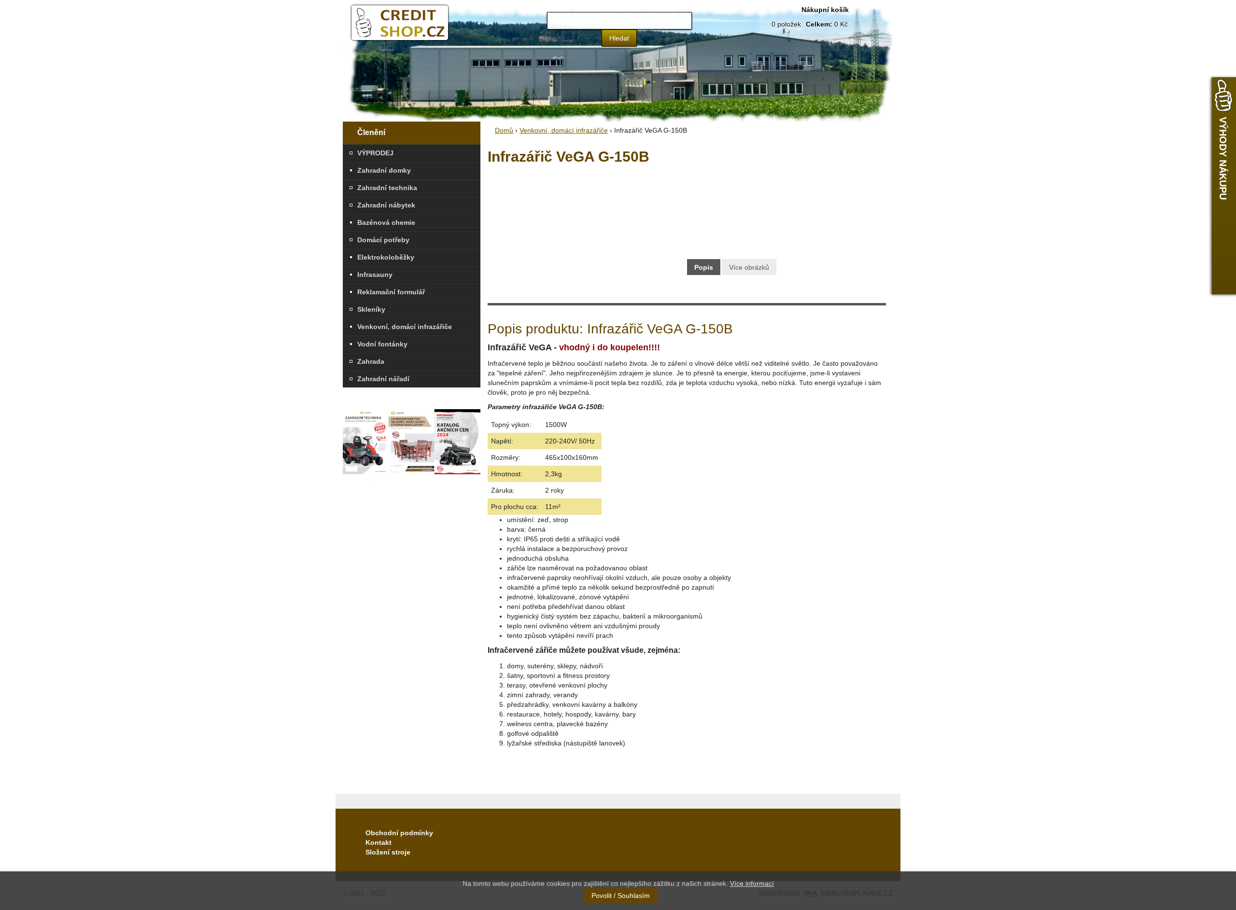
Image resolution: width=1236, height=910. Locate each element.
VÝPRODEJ (375, 153)
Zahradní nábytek (386, 205)
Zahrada (370, 361)
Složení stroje (387, 852)
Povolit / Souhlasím (620, 895)
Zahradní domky (384, 170)
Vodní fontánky (382, 344)
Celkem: (819, 24)
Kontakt (378, 842)
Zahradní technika (387, 188)
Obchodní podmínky (399, 833)
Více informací (752, 883)
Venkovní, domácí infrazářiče (404, 327)
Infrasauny (375, 274)
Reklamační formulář (391, 292)
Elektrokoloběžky (385, 257)
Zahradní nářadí (383, 379)
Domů (504, 130)
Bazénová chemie (386, 222)
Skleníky (371, 309)
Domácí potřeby (383, 240)
